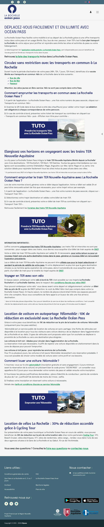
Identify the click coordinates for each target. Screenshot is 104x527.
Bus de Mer (15, 81)
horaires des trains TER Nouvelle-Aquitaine (47, 208)
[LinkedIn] (24, 2)
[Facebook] (12, 2)
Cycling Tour (88, 435)
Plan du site (40, 489)
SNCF (96, 249)
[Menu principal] (97, 12)
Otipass (24, 523)
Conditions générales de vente (16, 474)
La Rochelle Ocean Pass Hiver (47, 478)
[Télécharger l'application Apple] (91, 501)
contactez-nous (79, 448)
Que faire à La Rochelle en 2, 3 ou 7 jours (18, 480)
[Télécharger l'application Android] (73, 501)
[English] (86, 2)
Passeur (13, 84)
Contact (7, 485)
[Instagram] (18, 2)
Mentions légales (42, 485)
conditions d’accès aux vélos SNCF (70, 283)
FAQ (37, 474)
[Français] (89, 2)
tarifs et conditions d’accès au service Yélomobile (37, 384)
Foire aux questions (56, 448)
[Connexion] (91, 12)
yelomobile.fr (35, 365)
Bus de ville (15, 78)
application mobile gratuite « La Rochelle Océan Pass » (41, 50)
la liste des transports (27, 57)
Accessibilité (9, 489)
